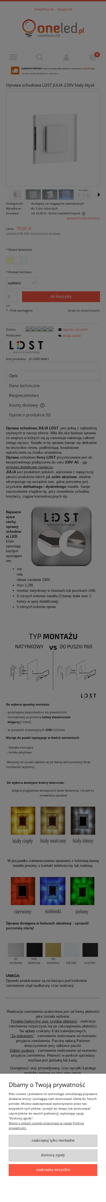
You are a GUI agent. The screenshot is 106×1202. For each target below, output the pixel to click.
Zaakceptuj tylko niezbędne (53, 1140)
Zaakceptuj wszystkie (53, 1170)
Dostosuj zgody (53, 1155)
